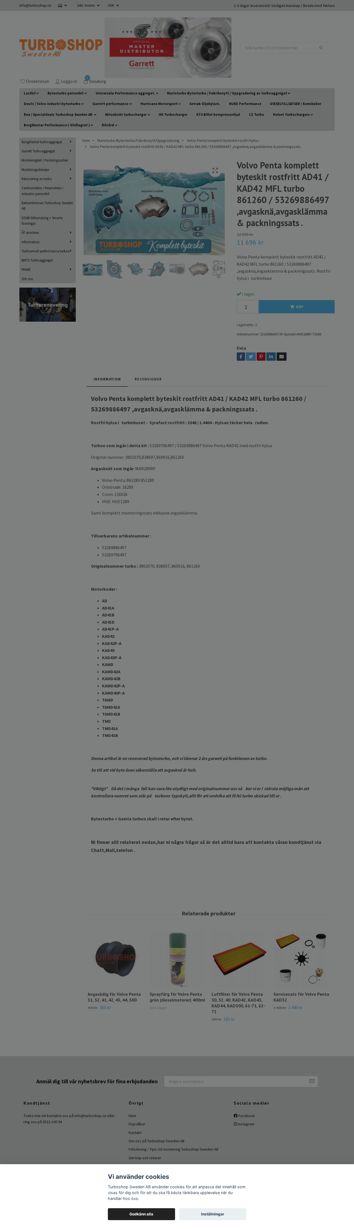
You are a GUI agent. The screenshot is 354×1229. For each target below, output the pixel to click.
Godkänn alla (141, 1214)
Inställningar (212, 1214)
